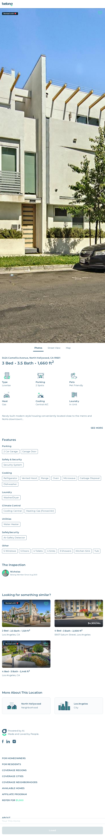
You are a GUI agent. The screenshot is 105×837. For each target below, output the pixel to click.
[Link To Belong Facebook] (4, 741)
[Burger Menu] (101, 4)
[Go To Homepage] (7, 4)
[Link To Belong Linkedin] (9, 741)
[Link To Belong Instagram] (14, 741)
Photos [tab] (38, 348)
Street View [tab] (54, 348)
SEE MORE (97, 428)
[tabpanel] (52, 175)
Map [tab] (68, 348)
